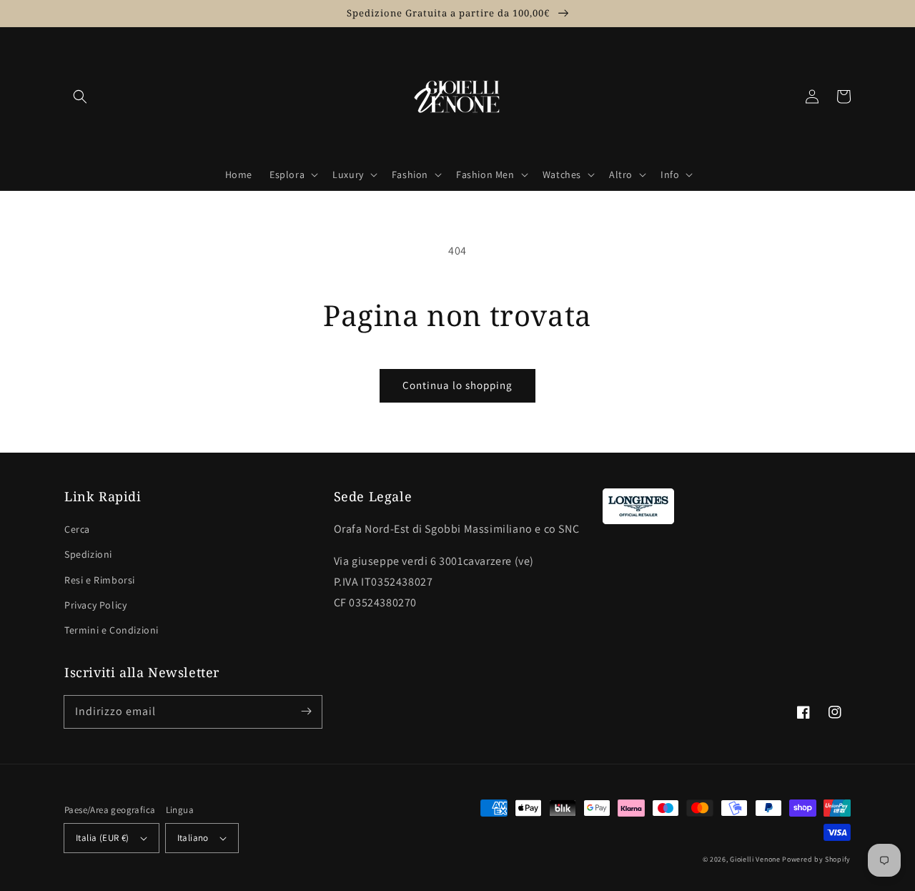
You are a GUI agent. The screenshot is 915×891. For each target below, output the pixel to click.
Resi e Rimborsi (99, 580)
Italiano (193, 838)
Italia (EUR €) (102, 838)
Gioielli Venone (755, 859)
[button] (80, 96)
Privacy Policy (95, 605)
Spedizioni (88, 554)
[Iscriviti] (306, 711)
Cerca (77, 529)
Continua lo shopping (457, 385)
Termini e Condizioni (111, 630)
